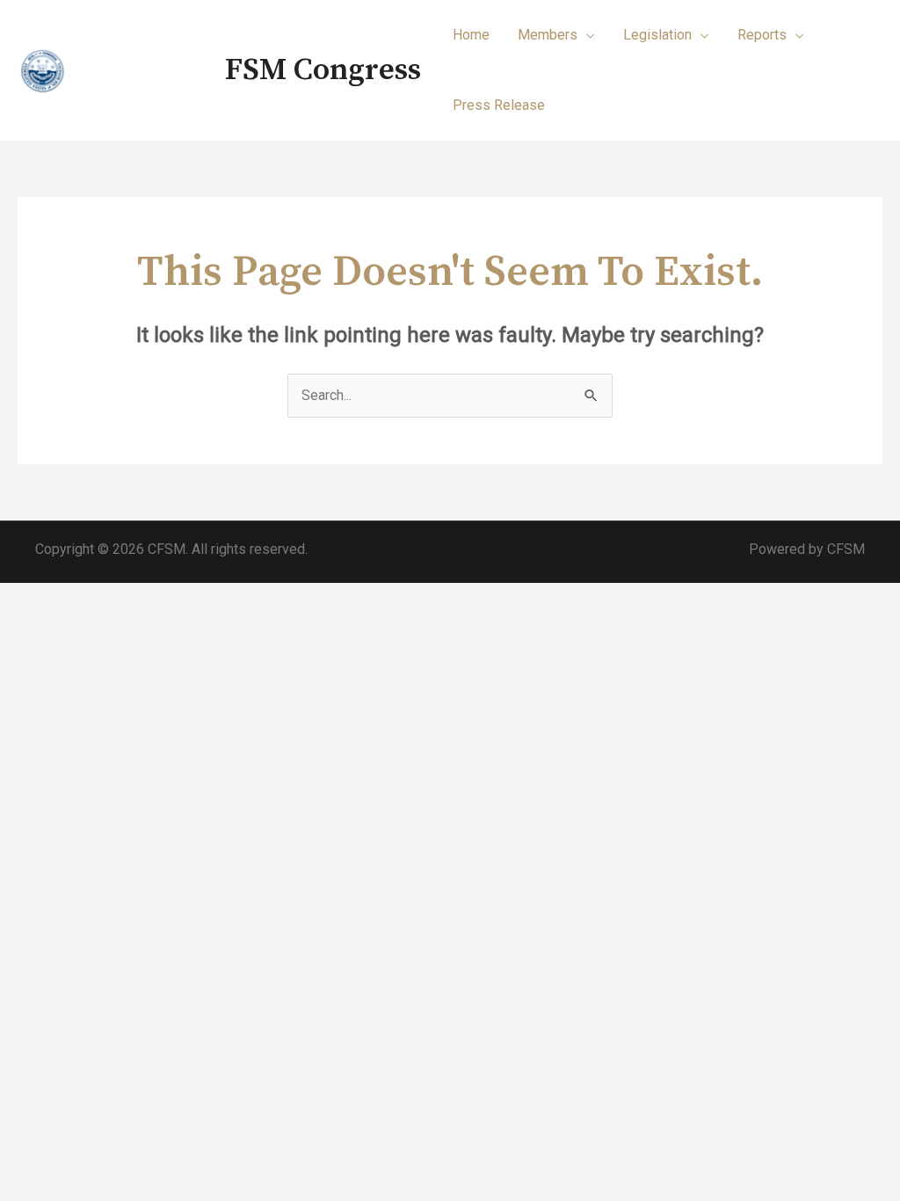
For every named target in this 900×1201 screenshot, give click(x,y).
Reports (762, 34)
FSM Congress (323, 70)
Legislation (657, 34)
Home (471, 34)
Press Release (499, 105)
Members (547, 34)
